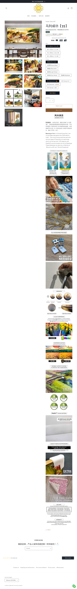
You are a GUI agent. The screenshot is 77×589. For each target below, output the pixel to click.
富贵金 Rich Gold (51, 62)
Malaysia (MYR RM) (11, 580)
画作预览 (53, 93)
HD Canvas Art (65, 81)
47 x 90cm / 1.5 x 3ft (52, 46)
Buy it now (59, 110)
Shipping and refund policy (27, 567)
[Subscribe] (50, 548)
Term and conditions (41, 567)
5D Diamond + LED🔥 (53, 84)
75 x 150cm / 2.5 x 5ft (53, 52)
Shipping (48, 35)
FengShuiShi (11, 585)
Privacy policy (51, 567)
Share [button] (48, 529)
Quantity (48, 97)
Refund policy (60, 567)
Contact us (16, 567)
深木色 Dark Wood (52, 75)
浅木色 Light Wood (52, 72)
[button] (6, 8)
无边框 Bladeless (65, 75)
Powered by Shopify (18, 585)
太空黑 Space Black (52, 65)
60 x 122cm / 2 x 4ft (52, 49)
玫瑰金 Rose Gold (51, 68)
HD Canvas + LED (52, 87)
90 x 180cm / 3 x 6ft (52, 56)
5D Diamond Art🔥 (52, 81)
